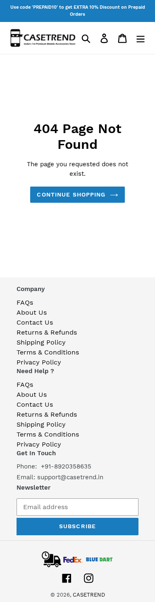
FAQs (25, 302)
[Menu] (140, 38)
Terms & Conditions (48, 352)
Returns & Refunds (47, 332)
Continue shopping (71, 194)
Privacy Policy (39, 362)
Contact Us (35, 322)
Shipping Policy (41, 342)
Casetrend (89, 595)
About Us (32, 312)
